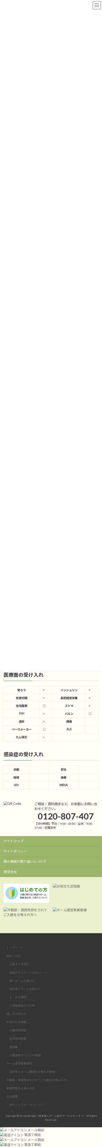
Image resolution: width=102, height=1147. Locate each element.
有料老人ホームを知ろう (25, 989)
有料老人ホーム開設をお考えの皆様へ (33, 1072)
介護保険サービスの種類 (25, 1055)
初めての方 (13, 956)
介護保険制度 (17, 1030)
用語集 (13, 1047)
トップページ (14, 948)
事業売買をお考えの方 (20, 1088)
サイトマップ (13, 841)
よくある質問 (17, 997)
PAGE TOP (94, 1107)
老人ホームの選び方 (22, 981)
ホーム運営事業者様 (19, 1063)
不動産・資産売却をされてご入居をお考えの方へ (37, 1080)
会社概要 (12, 1096)
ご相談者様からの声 (22, 1005)
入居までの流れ (19, 964)
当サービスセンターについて (27, 1105)
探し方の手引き (16, 1014)
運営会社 (10, 872)
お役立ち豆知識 (16, 1022)
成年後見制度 (17, 1038)
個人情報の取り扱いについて (25, 861)
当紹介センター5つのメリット (28, 972)
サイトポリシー (15, 851)
